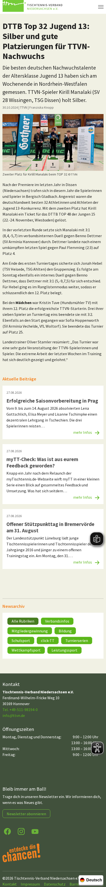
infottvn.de (13, 715)
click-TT (47, 640)
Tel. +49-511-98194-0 (20, 709)
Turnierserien (76, 640)
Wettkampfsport (26, 650)
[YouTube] (35, 831)
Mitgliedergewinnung (30, 630)
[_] (53, 142)
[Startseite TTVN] (33, 7)
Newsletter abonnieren (26, 813)
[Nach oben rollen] (98, 864)
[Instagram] (21, 831)
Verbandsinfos (57, 621)
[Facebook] (7, 831)
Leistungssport (64, 650)
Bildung (65, 630)
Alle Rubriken (23, 621)
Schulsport (21, 640)
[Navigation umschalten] (101, 7)
